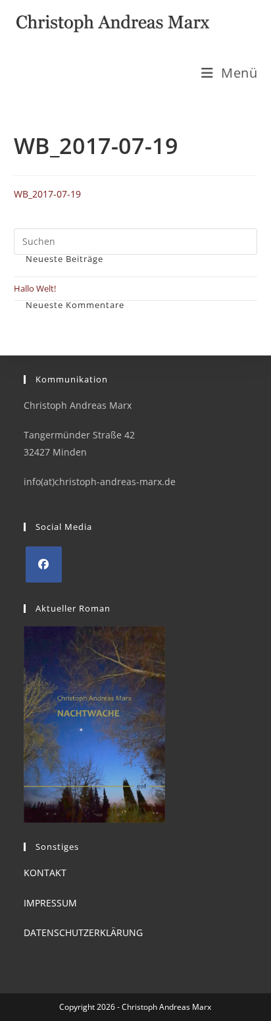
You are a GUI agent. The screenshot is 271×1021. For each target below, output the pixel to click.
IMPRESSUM (50, 903)
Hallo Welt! (35, 288)
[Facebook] (44, 564)
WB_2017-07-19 (47, 194)
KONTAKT (45, 872)
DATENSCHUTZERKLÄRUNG (83, 932)
